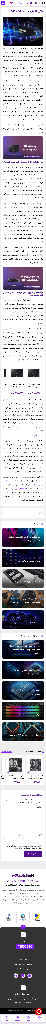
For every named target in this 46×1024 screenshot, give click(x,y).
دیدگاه (39, 807)
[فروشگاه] (17, 1017)
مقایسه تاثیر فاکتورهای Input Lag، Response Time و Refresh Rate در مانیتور (25, 650)
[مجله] (28, 1017)
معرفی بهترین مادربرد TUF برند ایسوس (23, 735)
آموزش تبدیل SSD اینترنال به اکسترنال (23, 582)
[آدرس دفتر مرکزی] (23, 987)
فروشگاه (17, 1020)
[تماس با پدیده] (23, 934)
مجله (28, 1020)
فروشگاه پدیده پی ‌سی (20, 489)
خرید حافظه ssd (10, 481)
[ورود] (6, 1017)
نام (40, 835)
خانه (39, 1020)
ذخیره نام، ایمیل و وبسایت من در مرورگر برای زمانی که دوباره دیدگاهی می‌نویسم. (24, 847)
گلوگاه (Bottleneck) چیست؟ (27, 561)
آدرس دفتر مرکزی (23, 994)
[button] (21, 2)
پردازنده (37, 485)
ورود (7, 1020)
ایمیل (20, 835)
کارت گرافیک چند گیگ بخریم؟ (27, 623)
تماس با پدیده (23, 940)
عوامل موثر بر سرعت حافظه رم (27, 715)
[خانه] (39, 1017)
